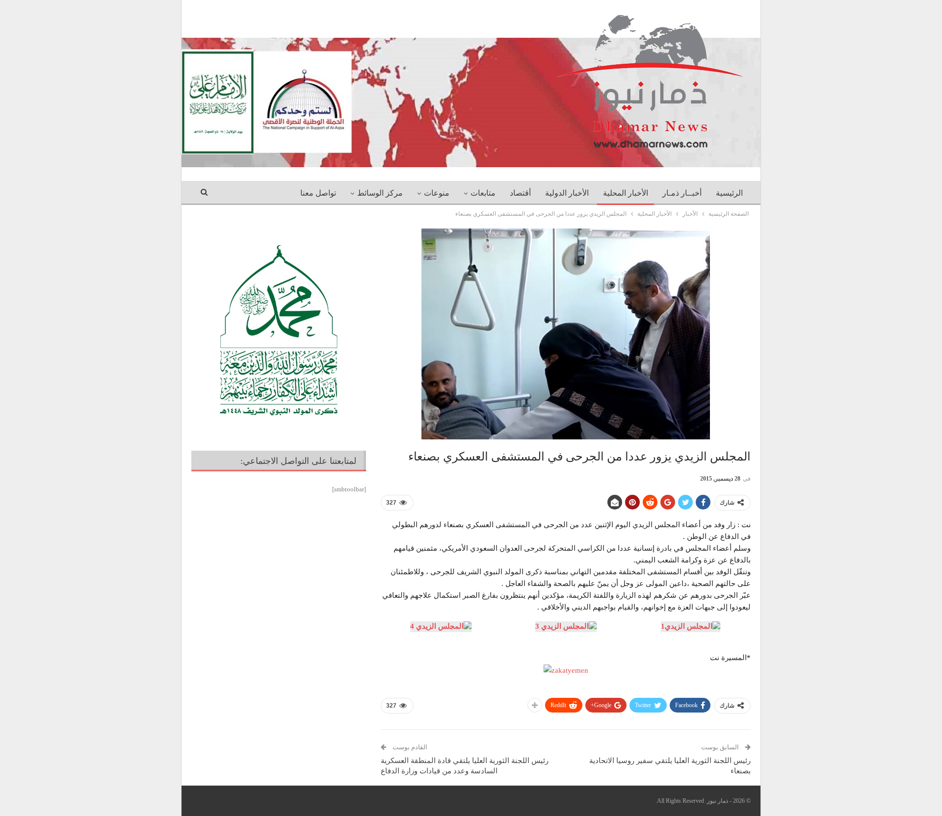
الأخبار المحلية (625, 193)
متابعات (483, 193)
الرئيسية (729, 193)
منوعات (436, 193)
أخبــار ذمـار (682, 193)
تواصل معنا (318, 193)
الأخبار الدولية (567, 193)
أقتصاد (520, 193)
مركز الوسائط (380, 193)
